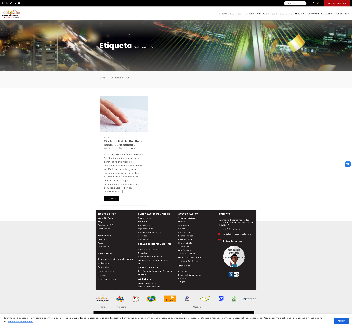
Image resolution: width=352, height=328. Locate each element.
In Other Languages (232, 241)
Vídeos (181, 229)
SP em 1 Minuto (185, 243)
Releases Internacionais (189, 275)
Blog (274, 14)
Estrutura (142, 222)
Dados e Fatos (105, 267)
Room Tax (142, 236)
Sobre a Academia (147, 283)
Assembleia (184, 247)
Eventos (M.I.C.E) (106, 225)
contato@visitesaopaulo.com (237, 234)
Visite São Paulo (105, 218)
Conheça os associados (150, 232)
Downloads (103, 239)
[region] (176, 321)
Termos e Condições (188, 261)
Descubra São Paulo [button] (230, 14)
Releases (182, 271)
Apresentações (185, 232)
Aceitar (341, 320)
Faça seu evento (106, 271)
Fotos (100, 243)
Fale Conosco (184, 250)
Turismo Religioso (186, 218)
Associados (342, 14)
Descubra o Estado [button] (257, 14)
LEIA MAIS (111, 198)
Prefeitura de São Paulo (149, 267)
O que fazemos (145, 225)
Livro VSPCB (103, 247)
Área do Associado (337, 3)
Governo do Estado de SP (150, 257)
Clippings (183, 278)
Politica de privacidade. (20, 321)
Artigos (181, 282)
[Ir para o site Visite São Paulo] (10, 12)
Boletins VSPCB (185, 239)
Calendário (286, 14)
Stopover (102, 275)
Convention (143, 239)
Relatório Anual (185, 236)
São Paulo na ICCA (107, 279)
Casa (102, 77)
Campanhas (184, 225)
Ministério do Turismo (148, 249)
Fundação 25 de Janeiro (320, 14)
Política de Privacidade (189, 257)
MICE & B (299, 14)
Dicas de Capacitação (149, 287)
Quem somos (144, 218)
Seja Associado (145, 229)
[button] (348, 164)
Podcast (182, 222)
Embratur (142, 253)
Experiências (104, 229)
